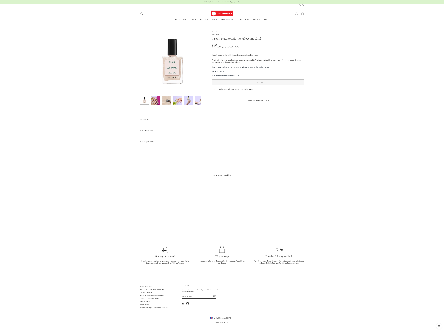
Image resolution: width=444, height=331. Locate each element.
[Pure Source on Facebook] (187, 303)
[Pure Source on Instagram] (183, 303)
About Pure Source (146, 286)
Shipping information (258, 100)
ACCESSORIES (243, 19)
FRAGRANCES (227, 19)
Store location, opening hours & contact (152, 289)
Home (214, 32)
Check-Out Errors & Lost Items (149, 298)
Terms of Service (145, 301)
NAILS (214, 19)
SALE (266, 19)
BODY (185, 19)
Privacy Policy (144, 304)
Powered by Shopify (222, 322)
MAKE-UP (204, 19)
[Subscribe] (214, 296)
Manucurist (218, 35)
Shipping (223, 47)
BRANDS (257, 19)
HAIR (194, 19)
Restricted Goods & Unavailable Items (152, 295)
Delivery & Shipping (146, 292)
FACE (177, 19)
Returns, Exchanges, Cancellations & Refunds (154, 307)
